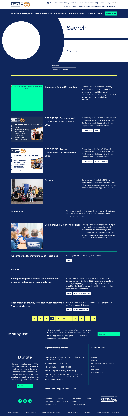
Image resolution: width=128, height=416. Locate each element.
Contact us (102, 3)
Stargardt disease (81, 310)
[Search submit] (109, 2)
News (69, 260)
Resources (95, 369)
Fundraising (76, 401)
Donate (109, 13)
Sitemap (15, 269)
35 (93, 318)
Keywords (55, 66)
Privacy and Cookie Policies (51, 412)
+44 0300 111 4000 (64, 367)
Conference (87, 130)
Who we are (95, 357)
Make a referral (31, 412)
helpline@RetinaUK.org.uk (95, 6)
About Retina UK (91, 3)
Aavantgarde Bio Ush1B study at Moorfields (34, 256)
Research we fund (78, 404)
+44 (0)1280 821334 (60, 363)
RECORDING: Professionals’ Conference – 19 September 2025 (60, 121)
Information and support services (56, 401)
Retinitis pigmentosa (82, 294)
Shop (51, 3)
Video (97, 130)
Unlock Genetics (77, 3)
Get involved (60, 13)
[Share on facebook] (20, 401)
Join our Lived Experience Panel (62, 224)
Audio (97, 162)
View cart (112, 6)
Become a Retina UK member (61, 87)
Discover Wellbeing (62, 3)
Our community (97, 372)
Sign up (102, 334)
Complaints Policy (72, 412)
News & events (95, 13)
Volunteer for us (50, 404)
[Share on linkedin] (30, 401)
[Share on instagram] (25, 401)
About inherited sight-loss (53, 398)
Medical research (43, 13)
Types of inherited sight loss (82, 398)
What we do (95, 360)
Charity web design (103, 412)
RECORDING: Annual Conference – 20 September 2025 (60, 152)
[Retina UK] (20, 4)
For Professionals (77, 13)
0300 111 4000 (78, 6)
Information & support (22, 13)
